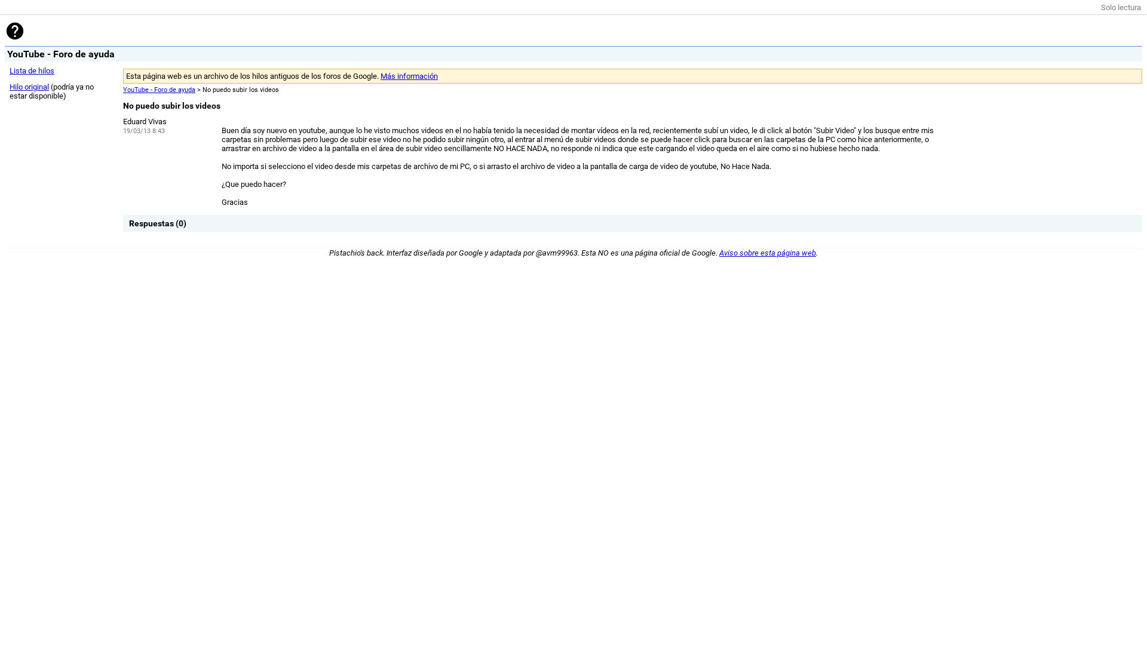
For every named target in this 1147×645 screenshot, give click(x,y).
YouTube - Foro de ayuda (159, 90)
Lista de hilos (32, 70)
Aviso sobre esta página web (767, 252)
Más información (409, 76)
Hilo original (29, 86)
